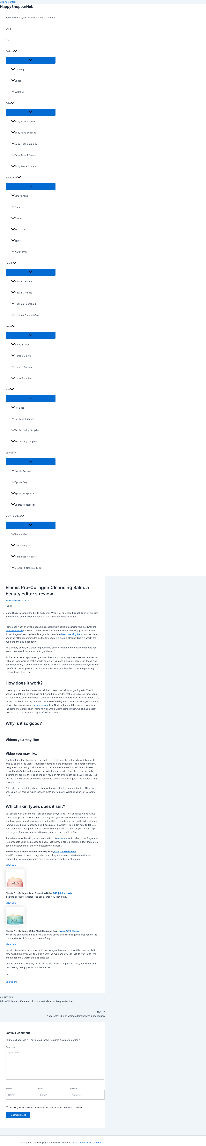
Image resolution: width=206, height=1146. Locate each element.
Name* (9, 1088)
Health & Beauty (23, 281)
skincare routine (14, 630)
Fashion (10, 51)
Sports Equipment (24, 493)
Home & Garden (23, 367)
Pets (8, 389)
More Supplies (13, 516)
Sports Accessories (25, 504)
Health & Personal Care (27, 315)
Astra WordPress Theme (88, 1142)
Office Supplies (23, 545)
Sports (9, 452)
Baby (8, 103)
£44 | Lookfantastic (65, 851)
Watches (19, 92)
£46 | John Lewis (62, 893)
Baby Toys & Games (25, 155)
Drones (18, 218)
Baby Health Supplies (26, 143)
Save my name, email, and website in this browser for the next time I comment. (46, 1107)
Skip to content (8, 1)
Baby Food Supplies (25, 132)
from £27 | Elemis (69, 931)
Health (9, 263)
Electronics (11, 177)
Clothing (19, 69)
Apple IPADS (21, 252)
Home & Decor (22, 344)
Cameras (19, 207)
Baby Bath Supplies (25, 121)
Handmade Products (26, 556)
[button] (15, 51)
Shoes (18, 80)
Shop (8, 28)
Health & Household (25, 303)
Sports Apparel (23, 471)
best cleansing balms (72, 634)
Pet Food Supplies (24, 419)
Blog (8, 40)
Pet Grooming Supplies (27, 430)
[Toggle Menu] (30, 60)
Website (73, 1088)
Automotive (21, 534)
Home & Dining (23, 355)
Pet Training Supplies (26, 441)
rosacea (62, 838)
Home (9, 326)
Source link (11, 981)
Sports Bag (21, 482)
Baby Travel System (25, 166)
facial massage (40, 705)
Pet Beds (19, 407)
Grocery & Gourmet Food (28, 567)
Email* (40, 1088)
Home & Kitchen (23, 378)
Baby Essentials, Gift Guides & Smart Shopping (30, 17)
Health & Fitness (23, 292)
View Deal (11, 864)
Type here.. (11, 1047)
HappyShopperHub (16, 6)
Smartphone (21, 195)
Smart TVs (20, 229)
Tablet (18, 240)
